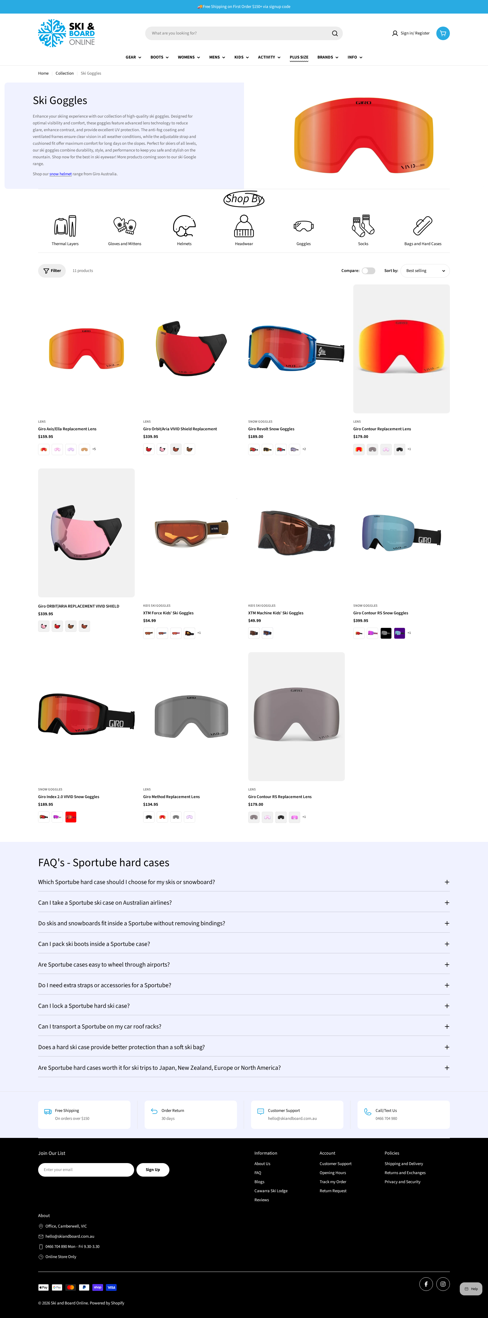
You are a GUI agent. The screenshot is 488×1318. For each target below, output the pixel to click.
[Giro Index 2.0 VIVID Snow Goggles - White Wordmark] (57, 817)
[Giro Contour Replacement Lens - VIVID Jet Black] (399, 449)
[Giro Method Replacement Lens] (191, 716)
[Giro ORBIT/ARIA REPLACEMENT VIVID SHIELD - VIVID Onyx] (84, 626)
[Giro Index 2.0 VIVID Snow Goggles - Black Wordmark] (43, 817)
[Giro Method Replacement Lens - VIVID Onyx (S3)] (176, 817)
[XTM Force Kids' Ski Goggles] (191, 532)
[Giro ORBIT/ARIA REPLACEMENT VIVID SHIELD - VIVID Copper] (71, 626)
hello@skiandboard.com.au (69, 1236)
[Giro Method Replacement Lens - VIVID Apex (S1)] (189, 817)
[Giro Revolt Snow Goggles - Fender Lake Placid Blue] (281, 449)
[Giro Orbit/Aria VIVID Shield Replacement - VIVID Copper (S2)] (189, 449)
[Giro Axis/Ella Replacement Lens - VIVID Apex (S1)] (71, 449)
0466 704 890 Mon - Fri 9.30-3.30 (72, 1247)
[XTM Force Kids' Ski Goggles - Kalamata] (148, 633)
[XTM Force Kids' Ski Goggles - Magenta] (176, 633)
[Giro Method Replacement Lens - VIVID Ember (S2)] (162, 817)
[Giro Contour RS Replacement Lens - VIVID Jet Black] (281, 817)
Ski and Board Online (69, 1303)
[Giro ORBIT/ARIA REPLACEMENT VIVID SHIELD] (86, 532)
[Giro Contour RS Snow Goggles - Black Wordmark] (359, 633)
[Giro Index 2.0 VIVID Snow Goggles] (86, 716)
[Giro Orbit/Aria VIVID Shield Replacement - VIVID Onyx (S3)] (176, 449)
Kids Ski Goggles (157, 605)
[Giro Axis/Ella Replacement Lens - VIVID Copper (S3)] (84, 449)
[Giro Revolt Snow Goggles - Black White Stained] (254, 449)
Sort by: (391, 271)
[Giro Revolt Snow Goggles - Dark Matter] (294, 449)
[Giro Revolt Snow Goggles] (296, 348)
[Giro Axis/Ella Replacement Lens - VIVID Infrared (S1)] (57, 449)
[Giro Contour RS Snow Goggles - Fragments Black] (386, 633)
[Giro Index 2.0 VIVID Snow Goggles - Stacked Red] (71, 817)
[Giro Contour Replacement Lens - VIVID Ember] (359, 449)
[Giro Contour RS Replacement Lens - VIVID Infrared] (267, 817)
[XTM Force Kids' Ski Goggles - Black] (189, 633)
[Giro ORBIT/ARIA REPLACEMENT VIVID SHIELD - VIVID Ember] (57, 626)
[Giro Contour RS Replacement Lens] (296, 716)
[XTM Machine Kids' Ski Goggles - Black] (254, 633)
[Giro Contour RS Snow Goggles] (401, 532)
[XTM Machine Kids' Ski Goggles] (296, 532)
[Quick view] (126, 297)
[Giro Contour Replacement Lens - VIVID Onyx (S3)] (372, 449)
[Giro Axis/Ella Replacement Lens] (86, 348)
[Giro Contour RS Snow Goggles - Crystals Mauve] (372, 633)
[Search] (335, 33)
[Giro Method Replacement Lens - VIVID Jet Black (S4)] (148, 817)
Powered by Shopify (107, 1303)
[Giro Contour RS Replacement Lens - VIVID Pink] (294, 817)
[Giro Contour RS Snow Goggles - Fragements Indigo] (399, 633)
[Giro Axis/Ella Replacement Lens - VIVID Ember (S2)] (43, 449)
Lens (42, 421)
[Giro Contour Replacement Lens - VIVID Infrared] (386, 449)
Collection (65, 73)
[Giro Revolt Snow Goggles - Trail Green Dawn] (267, 449)
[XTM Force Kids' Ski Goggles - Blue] (162, 633)
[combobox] (244, 33)
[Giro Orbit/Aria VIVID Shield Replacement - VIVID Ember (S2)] (148, 449)
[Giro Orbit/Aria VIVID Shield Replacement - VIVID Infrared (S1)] (162, 449)
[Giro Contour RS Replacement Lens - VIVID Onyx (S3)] (254, 817)
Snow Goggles (260, 421)
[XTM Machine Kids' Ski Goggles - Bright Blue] (267, 633)
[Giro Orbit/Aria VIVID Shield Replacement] (191, 348)
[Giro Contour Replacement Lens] (401, 348)
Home (43, 73)
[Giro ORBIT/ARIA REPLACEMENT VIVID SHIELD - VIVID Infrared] (43, 626)
